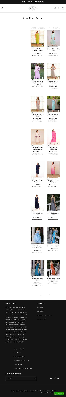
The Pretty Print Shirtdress (53, 148)
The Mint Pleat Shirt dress (53, 50)
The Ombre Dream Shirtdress (53, 181)
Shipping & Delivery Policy (21, 360)
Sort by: (33, 28)
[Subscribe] (35, 378)
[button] (2, 8)
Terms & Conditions (19, 357)
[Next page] (50, 294)
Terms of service (56, 390)
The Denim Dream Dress (37, 214)
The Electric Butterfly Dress (37, 50)
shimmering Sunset (53, 279)
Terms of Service (42, 319)
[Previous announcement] (3, 2)
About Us (40, 307)
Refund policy (38, 390)
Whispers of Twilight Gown (37, 247)
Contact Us (40, 311)
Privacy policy (46, 390)
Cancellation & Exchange (44, 315)
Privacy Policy (18, 364)
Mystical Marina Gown (37, 279)
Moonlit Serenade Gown (53, 214)
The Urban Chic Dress (53, 82)
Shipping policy (45, 392)
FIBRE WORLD (19, 391)
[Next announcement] (63, 2)
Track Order (17, 353)
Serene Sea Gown (53, 246)
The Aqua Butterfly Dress (53, 115)
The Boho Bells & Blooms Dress (37, 148)
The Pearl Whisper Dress (37, 115)
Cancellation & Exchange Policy (23, 368)
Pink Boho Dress (37, 82)
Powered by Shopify (28, 391)
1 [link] (40, 295)
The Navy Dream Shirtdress (37, 181)
